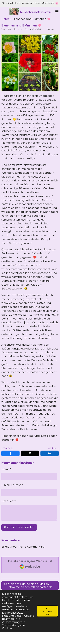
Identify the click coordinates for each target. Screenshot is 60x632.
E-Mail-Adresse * (12, 485)
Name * (6, 469)
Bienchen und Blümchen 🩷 (31, 19)
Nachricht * (8, 501)
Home (5, 19)
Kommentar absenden (19, 527)
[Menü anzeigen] (57, 11)
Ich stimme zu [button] (47, 611)
